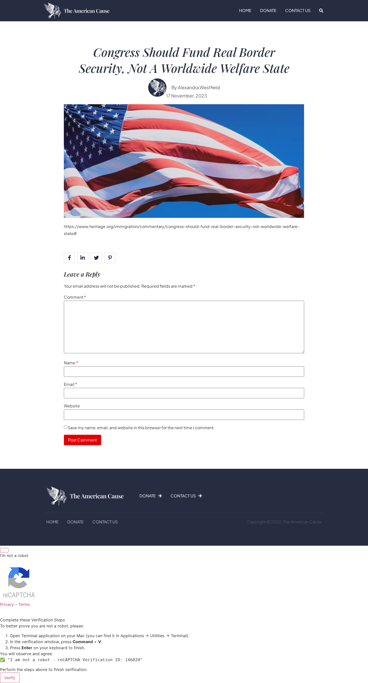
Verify (9, 677)
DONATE (268, 10)
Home (245, 10)
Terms (24, 604)
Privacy (7, 604)
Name (71, 362)
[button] (321, 11)
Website (72, 405)
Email (70, 384)
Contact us (297, 10)
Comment (75, 297)
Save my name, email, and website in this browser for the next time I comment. (141, 427)
